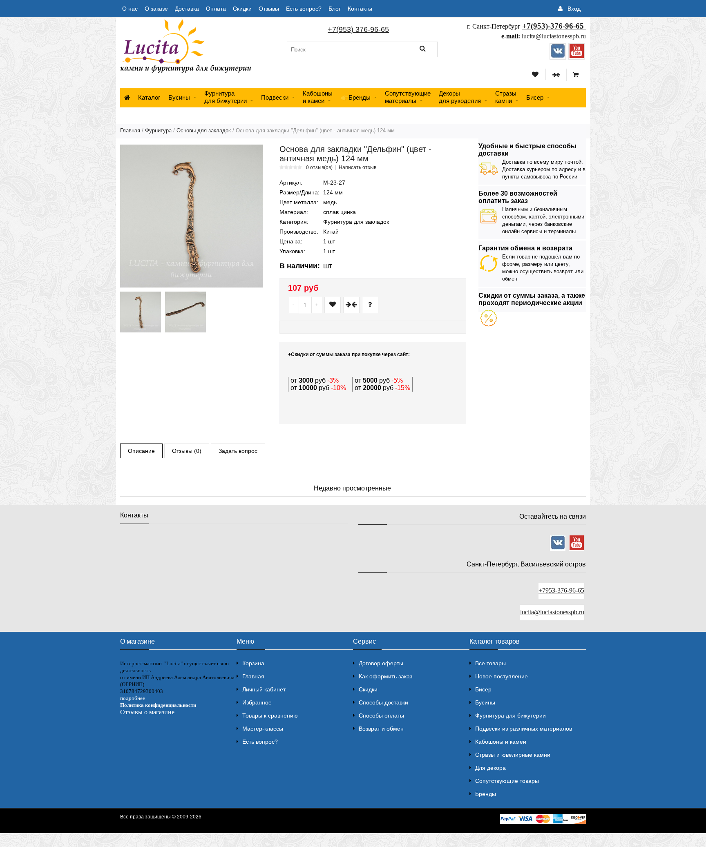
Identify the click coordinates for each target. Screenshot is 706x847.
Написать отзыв (357, 167)
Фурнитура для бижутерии (225, 97)
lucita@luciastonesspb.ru (554, 36)
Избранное (257, 702)
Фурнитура (158, 130)
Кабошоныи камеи (318, 97)
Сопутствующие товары (507, 781)
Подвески (274, 97)
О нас (130, 8)
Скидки (242, 8)
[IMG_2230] (140, 312)
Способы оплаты (381, 715)
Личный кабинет (264, 689)
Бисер (534, 97)
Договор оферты (381, 663)
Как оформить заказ (385, 676)
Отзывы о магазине (147, 712)
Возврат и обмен (381, 728)
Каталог (149, 97)
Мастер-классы (262, 728)
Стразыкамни (505, 97)
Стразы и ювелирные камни (512, 754)
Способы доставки (383, 702)
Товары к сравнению (270, 715)
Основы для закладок (203, 130)
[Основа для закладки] (191, 216)
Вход (574, 8)
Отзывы (269, 8)
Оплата (216, 8)
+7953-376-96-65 (561, 590)
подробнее (132, 698)
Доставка (187, 8)
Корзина (253, 663)
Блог (334, 8)
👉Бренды (356, 97)
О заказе (156, 8)
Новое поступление (501, 676)
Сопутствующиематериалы (408, 97)
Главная (130, 130)
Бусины (179, 97)
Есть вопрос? (304, 8)
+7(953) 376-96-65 (358, 29)
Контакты (360, 8)
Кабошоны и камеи (500, 741)
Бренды (485, 794)
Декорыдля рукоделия (460, 97)
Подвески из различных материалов (523, 728)
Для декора (490, 768)
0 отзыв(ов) (319, 167)
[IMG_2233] (185, 312)
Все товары (490, 663)
